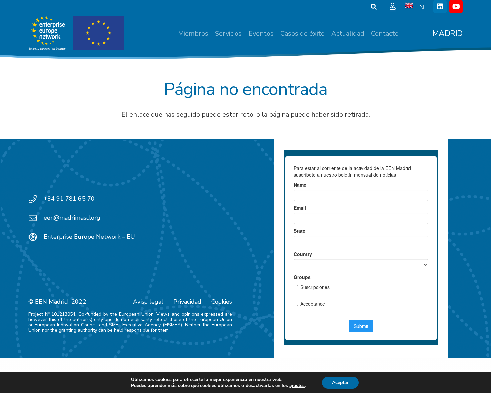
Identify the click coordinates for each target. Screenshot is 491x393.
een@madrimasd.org (72, 218)
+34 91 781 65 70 (69, 199)
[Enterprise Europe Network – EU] (36, 237)
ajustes (297, 386)
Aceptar (340, 382)
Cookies (221, 302)
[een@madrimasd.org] (36, 218)
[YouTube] (456, 6)
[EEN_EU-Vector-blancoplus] (76, 33)
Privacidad (187, 302)
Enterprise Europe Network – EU (89, 237)
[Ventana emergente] (393, 7)
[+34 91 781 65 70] (36, 199)
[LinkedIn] (440, 6)
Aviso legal (148, 302)
